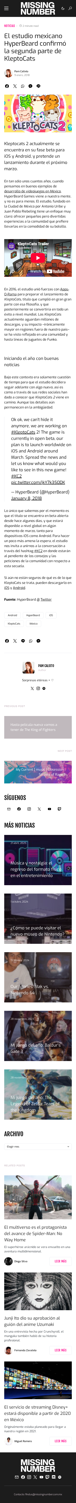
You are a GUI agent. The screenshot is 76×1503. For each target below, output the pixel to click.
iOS (6, 588)
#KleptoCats (23, 432)
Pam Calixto (21, 71)
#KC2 (16, 476)
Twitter (46, 599)
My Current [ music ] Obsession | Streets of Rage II (40, 772)
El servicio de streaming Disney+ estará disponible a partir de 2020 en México (37, 1413)
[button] (6, 8)
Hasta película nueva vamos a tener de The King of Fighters (34, 727)
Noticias (9, 26)
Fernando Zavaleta (25, 1350)
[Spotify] (59, 1477)
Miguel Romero (23, 1441)
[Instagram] (29, 809)
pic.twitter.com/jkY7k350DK (38, 482)
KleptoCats (14, 623)
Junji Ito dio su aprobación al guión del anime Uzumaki (32, 1321)
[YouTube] (49, 809)
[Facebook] (19, 809)
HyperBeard (33, 615)
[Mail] (9, 809)
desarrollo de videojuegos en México (32, 191)
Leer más (60, 1261)
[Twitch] (59, 809)
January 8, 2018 (26, 498)
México (34, 623)
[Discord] (54, 1477)
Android (19, 588)
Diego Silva (20, 1261)
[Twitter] (39, 809)
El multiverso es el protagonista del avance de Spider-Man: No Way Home (35, 1234)
